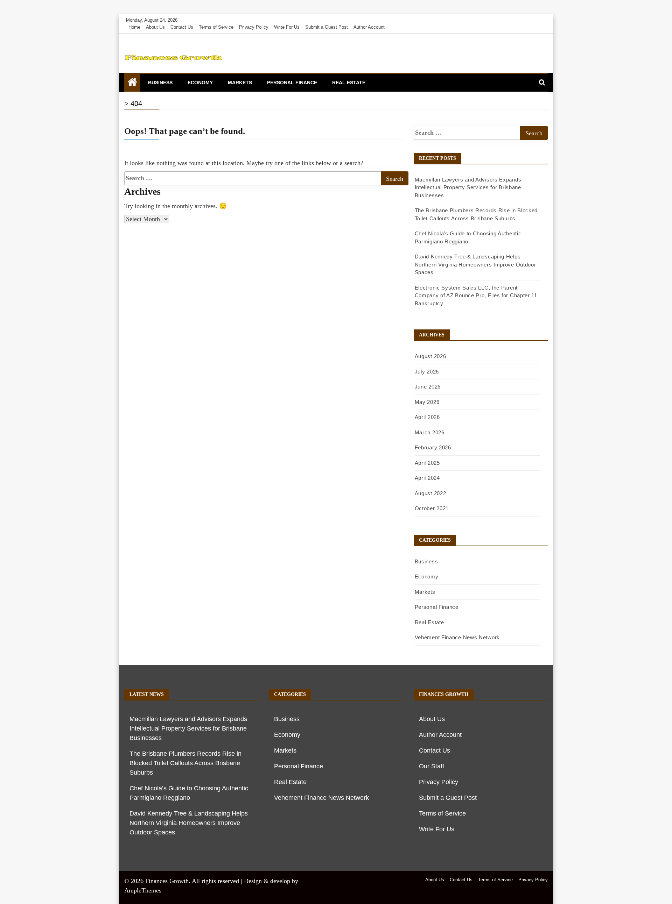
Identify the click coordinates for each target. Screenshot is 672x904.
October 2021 (432, 508)
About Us (155, 27)
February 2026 (433, 447)
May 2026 (427, 402)
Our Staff (431, 766)
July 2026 (427, 372)
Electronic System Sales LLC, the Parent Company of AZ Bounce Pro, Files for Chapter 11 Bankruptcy (476, 295)
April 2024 (427, 478)
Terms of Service (216, 27)
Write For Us (287, 27)
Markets (240, 82)
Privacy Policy (253, 27)
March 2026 (429, 432)
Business (160, 82)
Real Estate (348, 82)
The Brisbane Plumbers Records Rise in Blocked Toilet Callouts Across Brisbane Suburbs (185, 763)
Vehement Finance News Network (457, 637)
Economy (200, 82)
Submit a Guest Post (326, 27)
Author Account (369, 27)
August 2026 (430, 356)
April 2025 (427, 463)
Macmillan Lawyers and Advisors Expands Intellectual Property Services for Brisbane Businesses (468, 187)
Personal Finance (292, 82)
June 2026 (428, 387)
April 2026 (427, 417)
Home (134, 27)
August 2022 (430, 493)
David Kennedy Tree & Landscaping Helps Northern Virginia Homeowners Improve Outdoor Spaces (475, 264)
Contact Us (181, 27)
